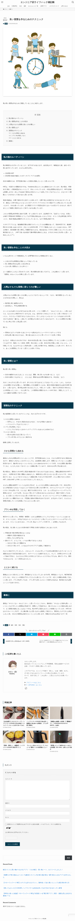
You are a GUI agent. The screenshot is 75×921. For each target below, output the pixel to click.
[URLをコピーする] (66, 634)
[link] (26, 688)
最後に (11, 141)
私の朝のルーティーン (16, 118)
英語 (20, 625)
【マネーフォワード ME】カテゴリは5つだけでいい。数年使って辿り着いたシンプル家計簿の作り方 (36, 882)
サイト (7, 817)
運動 (23, 625)
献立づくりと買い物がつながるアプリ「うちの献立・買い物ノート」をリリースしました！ (33, 869)
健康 (6, 23)
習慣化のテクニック (15, 130)
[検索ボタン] (73, 2)
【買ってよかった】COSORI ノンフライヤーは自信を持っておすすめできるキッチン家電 (32, 888)
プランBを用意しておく (19, 135)
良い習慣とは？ (14, 127)
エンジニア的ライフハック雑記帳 (38, 2)
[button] (8, 634)
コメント (8, 779)
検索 (68, 858)
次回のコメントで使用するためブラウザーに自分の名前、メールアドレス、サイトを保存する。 (34, 824)
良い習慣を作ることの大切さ (18, 121)
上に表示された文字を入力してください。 (17, 832)
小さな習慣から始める (18, 133)
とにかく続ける (16, 138)
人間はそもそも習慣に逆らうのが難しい (22, 124)
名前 (7, 803)
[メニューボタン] (2, 2)
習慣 (16, 625)
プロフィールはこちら (33, 682)
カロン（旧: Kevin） (12, 673)
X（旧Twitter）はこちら (34, 685)
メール (8, 810)
